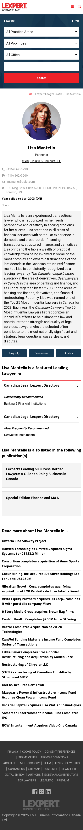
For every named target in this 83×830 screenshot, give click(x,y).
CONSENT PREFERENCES (60, 751)
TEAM (47, 763)
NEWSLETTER (70, 768)
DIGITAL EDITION (15, 774)
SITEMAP (34, 768)
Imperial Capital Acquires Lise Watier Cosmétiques (41, 705)
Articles (68, 353)
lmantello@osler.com (21, 182)
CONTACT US (16, 768)
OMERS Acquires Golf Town (23, 684)
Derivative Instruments (19, 435)
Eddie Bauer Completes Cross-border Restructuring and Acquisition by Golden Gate (37, 654)
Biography (14, 353)
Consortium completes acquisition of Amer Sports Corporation (40, 563)
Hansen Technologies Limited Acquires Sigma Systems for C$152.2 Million (37, 551)
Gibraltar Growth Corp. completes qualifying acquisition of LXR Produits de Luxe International (40, 589)
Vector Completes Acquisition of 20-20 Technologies (32, 629)
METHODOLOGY (30, 763)
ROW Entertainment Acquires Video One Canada (39, 725)
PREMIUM (63, 780)
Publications (41, 353)
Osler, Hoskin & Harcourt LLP (41, 161)
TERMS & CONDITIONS (54, 757)
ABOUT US (9, 763)
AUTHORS (34, 774)
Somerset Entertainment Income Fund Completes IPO (40, 715)
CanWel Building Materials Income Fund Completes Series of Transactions (41, 641)
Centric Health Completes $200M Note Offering (39, 619)
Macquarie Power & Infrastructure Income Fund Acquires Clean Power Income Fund (39, 695)
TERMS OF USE (28, 757)
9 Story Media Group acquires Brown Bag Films (38, 611)
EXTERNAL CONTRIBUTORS (61, 774)
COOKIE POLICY (31, 751)
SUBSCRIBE (51, 768)
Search (42, 77)
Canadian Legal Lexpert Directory (31, 385)
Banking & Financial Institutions (25, 403)
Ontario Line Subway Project (24, 540)
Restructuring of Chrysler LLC (25, 664)
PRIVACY (13, 751)
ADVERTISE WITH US (67, 763)
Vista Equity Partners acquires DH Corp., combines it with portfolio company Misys (41, 601)
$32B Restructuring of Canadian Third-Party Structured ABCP (36, 674)
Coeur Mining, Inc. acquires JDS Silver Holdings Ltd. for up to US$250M (41, 576)
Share (5, 205)
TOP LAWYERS (27, 780)
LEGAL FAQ (46, 780)
